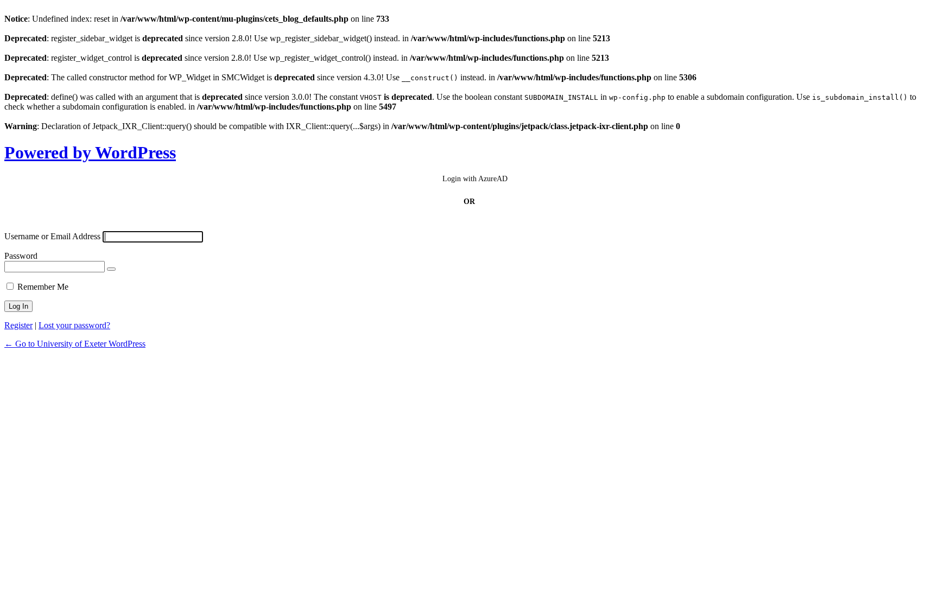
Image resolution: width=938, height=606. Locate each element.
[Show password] (111, 269)
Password (20, 255)
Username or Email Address (52, 236)
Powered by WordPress (90, 152)
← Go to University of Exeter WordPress (74, 343)
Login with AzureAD (475, 179)
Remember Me (42, 286)
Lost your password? (74, 325)
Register (18, 325)
